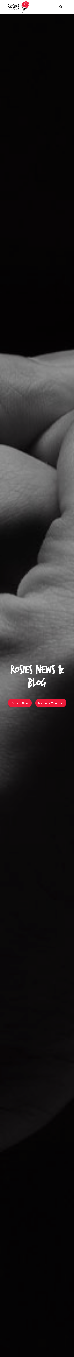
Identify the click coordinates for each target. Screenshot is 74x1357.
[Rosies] (31, 7)
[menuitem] (59, 7)
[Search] (59, 7)
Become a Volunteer (51, 703)
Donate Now (20, 703)
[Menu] (66, 7)
